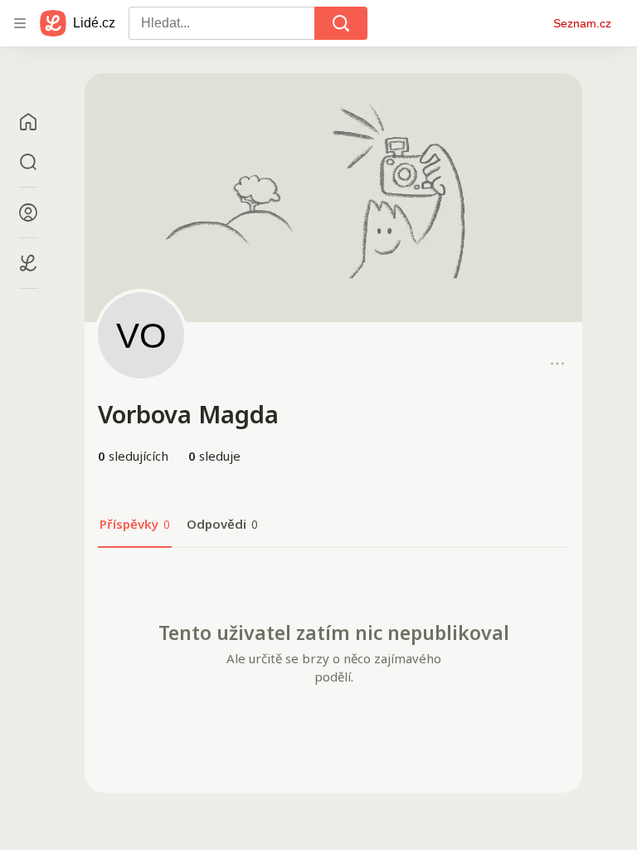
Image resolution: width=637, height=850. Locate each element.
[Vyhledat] (340, 23)
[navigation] (20, 23)
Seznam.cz (582, 23)
